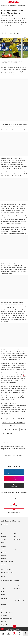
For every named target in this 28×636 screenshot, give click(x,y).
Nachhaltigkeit (17, 539)
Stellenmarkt (17, 549)
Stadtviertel (3, 531)
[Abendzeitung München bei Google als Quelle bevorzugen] (18, 33)
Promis (2, 542)
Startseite (2, 5)
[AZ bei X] (23, 600)
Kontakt (3, 594)
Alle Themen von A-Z (5, 549)
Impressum (3, 604)
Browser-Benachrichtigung (7, 561)
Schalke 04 (5, 73)
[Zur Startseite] (14, 3)
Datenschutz (4, 609)
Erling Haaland (12, 206)
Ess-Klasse (3, 564)
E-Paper (3, 591)
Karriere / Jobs (4, 583)
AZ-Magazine (17, 585)
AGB (2, 607)
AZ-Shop (16, 583)
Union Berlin (19, 376)
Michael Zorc (23, 166)
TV (14, 531)
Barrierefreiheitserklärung (7, 612)
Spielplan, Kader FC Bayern (7, 569)
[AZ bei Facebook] (15, 600)
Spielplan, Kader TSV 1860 (7, 572)
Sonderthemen (17, 588)
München (3, 528)
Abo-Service (4, 588)
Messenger (3, 555)
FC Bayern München (7, 422)
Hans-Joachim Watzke (19, 422)
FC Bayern (3, 536)
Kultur (15, 533)
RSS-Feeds (3, 558)
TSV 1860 (3, 539)
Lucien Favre (7, 166)
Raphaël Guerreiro (6, 429)
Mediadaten (16, 580)
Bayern (2, 533)
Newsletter (3, 552)
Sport (6, 5)
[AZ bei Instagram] (19, 600)
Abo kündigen (4, 615)
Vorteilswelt (4, 566)
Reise (15, 536)
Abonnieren (3, 585)
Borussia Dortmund (12, 418)
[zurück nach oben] (14, 626)
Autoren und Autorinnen (6, 580)
